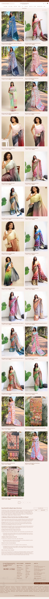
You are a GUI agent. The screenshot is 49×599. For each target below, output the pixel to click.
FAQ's (26, 577)
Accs (22, 6)
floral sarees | (6, 592)
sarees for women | (43, 591)
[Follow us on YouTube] (46, 583)
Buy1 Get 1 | (35, 587)
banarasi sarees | (2, 586)
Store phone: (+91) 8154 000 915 (37, 574)
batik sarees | (13, 586)
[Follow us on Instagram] (42, 583)
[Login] (45, 3)
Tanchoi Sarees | (41, 590)
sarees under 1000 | (36, 591)
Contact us (27, 568)
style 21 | (47, 591)
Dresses (19, 6)
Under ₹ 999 (31, 6)
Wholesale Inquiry (19, 573)
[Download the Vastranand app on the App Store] (6, 569)
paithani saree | (19, 587)
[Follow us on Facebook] (40, 583)
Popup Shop (15, 6)
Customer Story (28, 571)
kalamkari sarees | (7, 587)
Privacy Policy (19, 570)
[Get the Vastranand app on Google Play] (12, 569)
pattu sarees (13, 553)
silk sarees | (2, 592)
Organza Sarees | (30, 587)
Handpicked (26, 6)
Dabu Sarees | (2, 590)
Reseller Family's (19, 575)
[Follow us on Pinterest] (44, 583)
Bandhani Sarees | (2, 591)
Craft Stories (10, 6)
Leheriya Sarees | (8, 591)
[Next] (30, 502)
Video (44, 6)
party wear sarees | (25, 591)
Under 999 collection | (46, 587)
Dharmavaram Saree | (30, 586)
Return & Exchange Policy (19, 565)
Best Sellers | (39, 587)
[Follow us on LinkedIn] (47, 583)
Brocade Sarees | (26, 590)
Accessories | (20, 591)
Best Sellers (5, 6)
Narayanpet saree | (18, 586)
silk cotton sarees (27, 553)
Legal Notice (19, 572)
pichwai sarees (17, 553)
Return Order (28, 574)
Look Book (18, 576)
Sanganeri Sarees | (7, 590)
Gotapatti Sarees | (13, 590)
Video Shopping (28, 565)
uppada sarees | (46, 586)
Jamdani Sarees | (35, 590)
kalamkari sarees (21, 553)
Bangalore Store (39, 6)
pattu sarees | (2, 587)
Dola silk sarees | (36, 586)
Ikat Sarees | (31, 590)
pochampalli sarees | (24, 586)
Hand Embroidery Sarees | (19, 590)
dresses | (17, 591)
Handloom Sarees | (46, 590)
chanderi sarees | (8, 586)
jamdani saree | (13, 587)
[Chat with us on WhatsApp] (43, 3)
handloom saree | (24, 587)
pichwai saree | (41, 586)
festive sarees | (31, 591)
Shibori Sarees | (13, 591)
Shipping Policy (19, 567)
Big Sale (35, 6)
